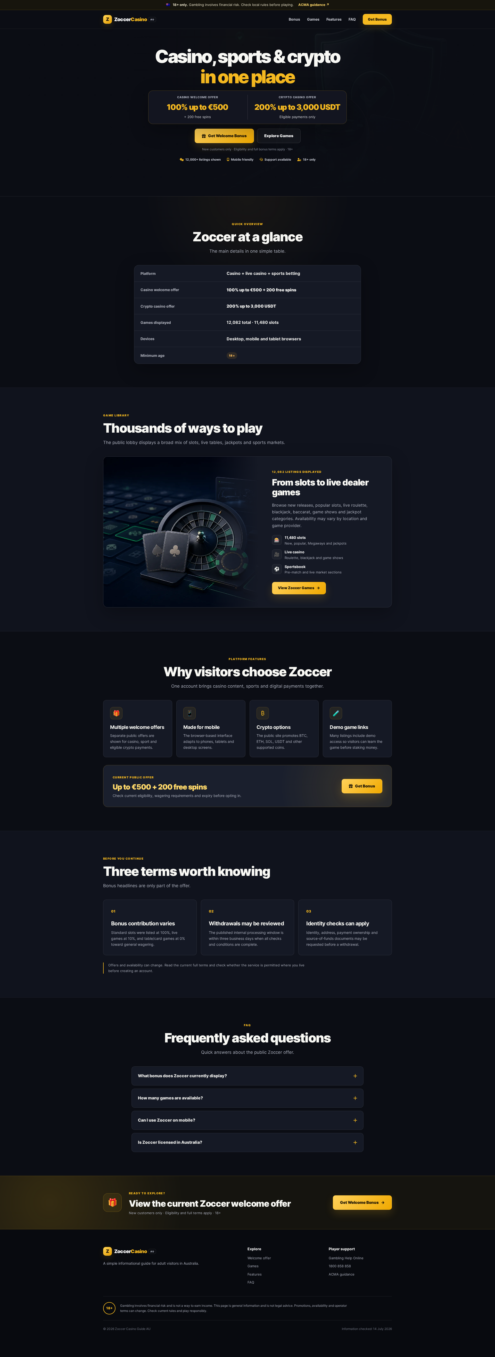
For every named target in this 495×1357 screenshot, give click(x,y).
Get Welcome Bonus (227, 135)
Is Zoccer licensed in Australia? (170, 1142)
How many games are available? (170, 1097)
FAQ (352, 19)
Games (313, 19)
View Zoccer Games (299, 588)
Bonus (294, 19)
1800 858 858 (340, 1266)
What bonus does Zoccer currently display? (182, 1075)
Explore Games (278, 135)
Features (334, 19)
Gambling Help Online (346, 1258)
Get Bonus (377, 19)
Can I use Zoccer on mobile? (166, 1120)
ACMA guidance (313, 5)
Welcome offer (259, 1258)
